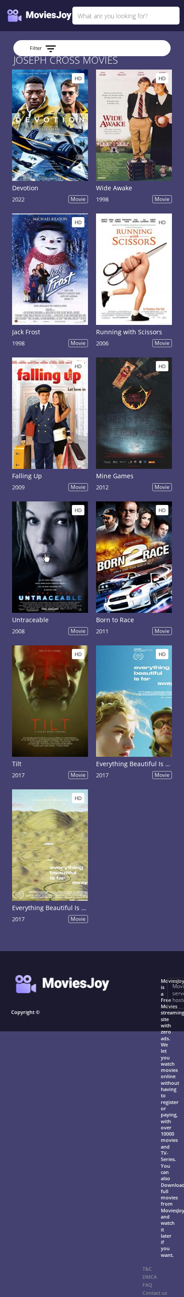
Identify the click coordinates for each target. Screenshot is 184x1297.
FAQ (147, 1284)
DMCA (149, 1276)
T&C (147, 1268)
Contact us (154, 1292)
